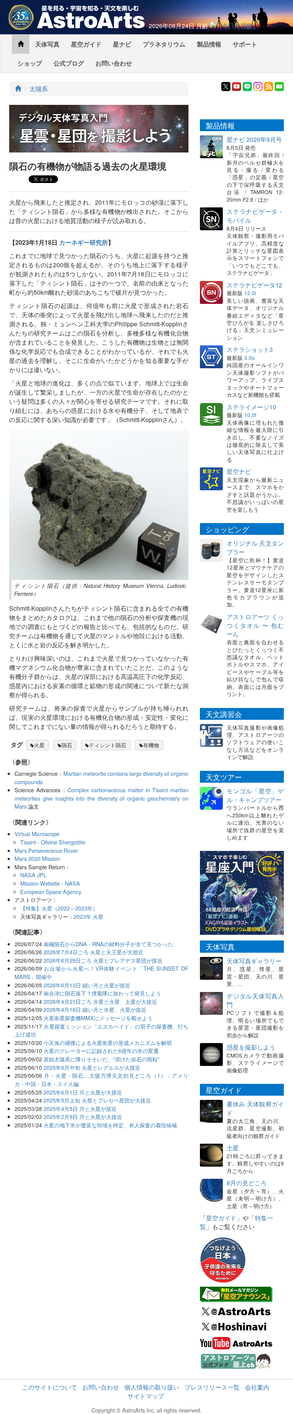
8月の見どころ (247, 1182)
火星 (39, 745)
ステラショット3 (250, 349)
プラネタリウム (164, 44)
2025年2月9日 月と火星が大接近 (82, 1116)
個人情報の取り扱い (151, 1387)
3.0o (249, 357)
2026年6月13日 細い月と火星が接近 (86, 985)
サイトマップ (145, 1396)
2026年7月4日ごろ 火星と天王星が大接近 (93, 952)
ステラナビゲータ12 (254, 285)
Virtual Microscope (37, 834)
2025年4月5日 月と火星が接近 (80, 1108)
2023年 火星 (88, 916)
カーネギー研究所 (83, 242)
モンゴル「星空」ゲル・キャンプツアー (255, 795)
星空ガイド (86, 44)
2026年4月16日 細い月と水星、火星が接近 (94, 1009)
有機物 (151, 745)
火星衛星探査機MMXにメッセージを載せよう (98, 1018)
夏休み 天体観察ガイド (255, 1108)
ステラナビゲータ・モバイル (255, 216)
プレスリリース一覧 (212, 1387)
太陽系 (38, 88)
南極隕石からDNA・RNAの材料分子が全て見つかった (108, 944)
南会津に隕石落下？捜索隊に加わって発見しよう (102, 993)
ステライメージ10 (251, 407)
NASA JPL (33, 875)
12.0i (250, 293)
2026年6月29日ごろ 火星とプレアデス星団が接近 (103, 960)
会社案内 (257, 1387)
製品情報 (209, 44)
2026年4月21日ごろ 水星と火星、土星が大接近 (100, 1001)
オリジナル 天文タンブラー (255, 547)
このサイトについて (49, 1387)
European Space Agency (50, 892)
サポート (245, 44)
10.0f (250, 415)
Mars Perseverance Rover (46, 850)
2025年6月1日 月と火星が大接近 (82, 1092)
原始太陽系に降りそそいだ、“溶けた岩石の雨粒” (101, 1059)
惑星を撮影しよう (251, 1047)
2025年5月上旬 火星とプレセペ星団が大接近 (97, 1100)
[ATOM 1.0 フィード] (268, 85)
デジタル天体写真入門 (255, 1000)
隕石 (66, 745)
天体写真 (47, 44)
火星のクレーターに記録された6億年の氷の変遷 (101, 1050)
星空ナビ (239, 471)
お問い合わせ (113, 63)
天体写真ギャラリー (254, 961)
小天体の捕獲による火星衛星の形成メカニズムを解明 (107, 1042)
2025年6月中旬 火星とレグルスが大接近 (91, 1067)
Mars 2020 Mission (37, 858)
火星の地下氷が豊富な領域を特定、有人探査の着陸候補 (110, 1125)
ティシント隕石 (107, 745)
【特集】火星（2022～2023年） (59, 908)
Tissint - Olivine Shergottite (52, 842)
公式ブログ (68, 63)
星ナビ (122, 44)
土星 (233, 1147)
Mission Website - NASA (50, 883)
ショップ (30, 63)
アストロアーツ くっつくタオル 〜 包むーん (255, 625)
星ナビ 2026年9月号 (254, 139)
